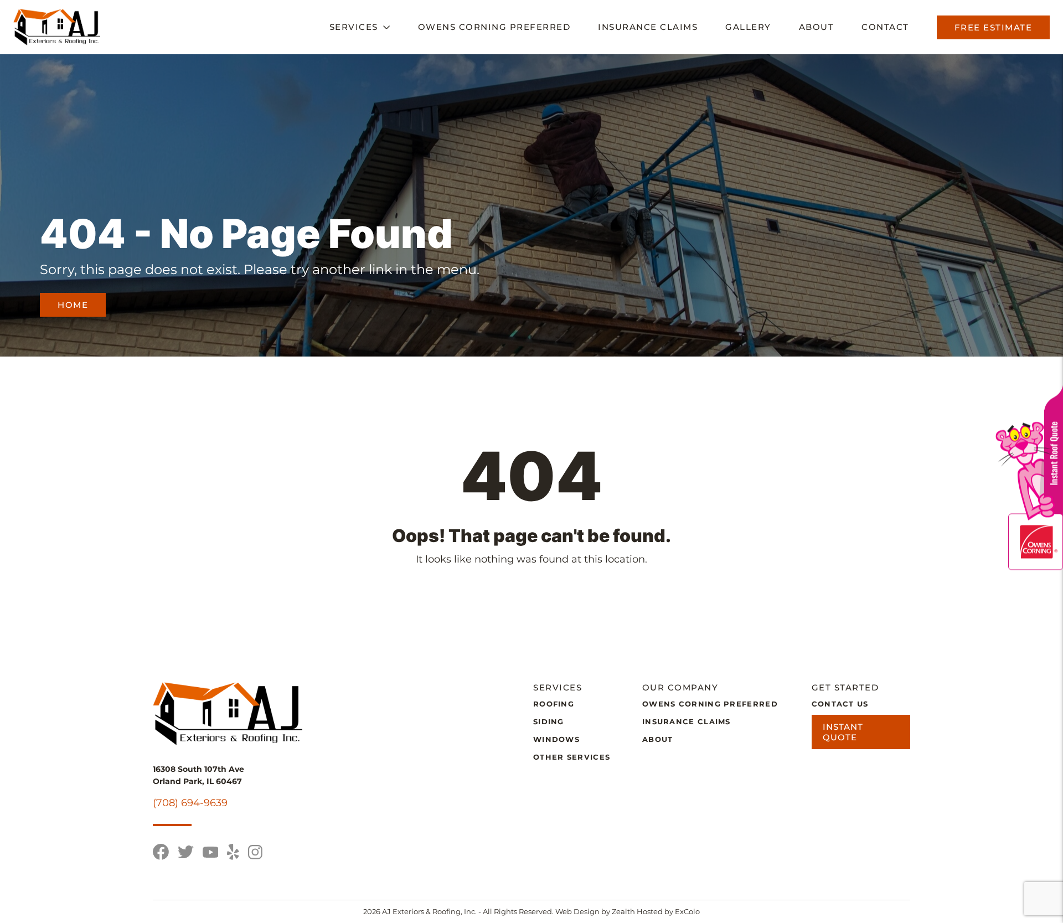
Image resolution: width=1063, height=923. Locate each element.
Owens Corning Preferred (494, 27)
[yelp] (233, 852)
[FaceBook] (161, 852)
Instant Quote (843, 731)
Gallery (748, 27)
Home (73, 305)
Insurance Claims (648, 27)
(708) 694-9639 (190, 803)
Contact (885, 27)
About (816, 27)
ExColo (687, 911)
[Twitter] (186, 851)
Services (353, 27)
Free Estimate (993, 27)
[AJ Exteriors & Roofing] (56, 27)
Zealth (624, 911)
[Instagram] (255, 852)
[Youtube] (211, 852)
